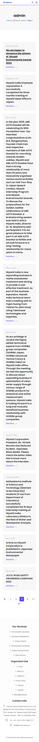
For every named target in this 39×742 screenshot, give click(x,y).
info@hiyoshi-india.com (22, 725)
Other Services (20, 655)
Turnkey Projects (20, 641)
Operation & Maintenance (20, 636)
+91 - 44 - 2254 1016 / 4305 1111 (22, 720)
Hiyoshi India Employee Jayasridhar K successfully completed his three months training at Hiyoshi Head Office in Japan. (19, 92)
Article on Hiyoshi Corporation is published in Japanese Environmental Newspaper (19, 549)
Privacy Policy (21, 681)
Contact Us (20, 676)
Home (20, 667)
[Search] (32, 2)
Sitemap (20, 685)
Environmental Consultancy (20, 646)
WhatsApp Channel (20, 695)
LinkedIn (21, 690)
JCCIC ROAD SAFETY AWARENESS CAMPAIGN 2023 (19, 578)
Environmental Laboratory (20, 632)
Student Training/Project (20, 651)
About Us (20, 671)
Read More (10, 67)
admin (23, 20)
